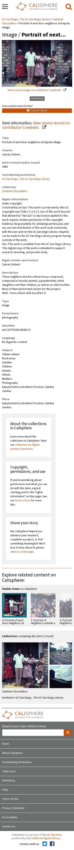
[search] (69, 7)
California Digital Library (45, 838)
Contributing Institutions (17, 762)
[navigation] (5, 7)
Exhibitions (8, 781)
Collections (9, 771)
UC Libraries (54, 835)
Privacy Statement (13, 808)
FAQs (5, 790)
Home (5, 744)
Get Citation (37, 98)
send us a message (22, 552)
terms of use (22, 500)
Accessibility (9, 817)
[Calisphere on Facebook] (52, 844)
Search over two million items (24, 726)
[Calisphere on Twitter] (44, 844)
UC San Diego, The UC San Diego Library (26, 19)
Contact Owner (39, 110)
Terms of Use (10, 799)
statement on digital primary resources (24, 447)
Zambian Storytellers (15, 191)
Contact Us (8, 826)
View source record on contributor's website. (36, 125)
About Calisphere (12, 753)
